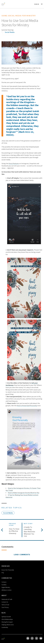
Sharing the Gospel (7, 622)
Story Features (14, 163)
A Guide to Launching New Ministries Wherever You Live (29, 531)
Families (4, 585)
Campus (4, 582)
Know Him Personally (8, 570)
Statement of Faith (7, 599)
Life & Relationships (7, 619)
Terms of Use (5, 605)
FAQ (3, 573)
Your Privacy (5, 607)
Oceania (17, 9)
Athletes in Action (6, 590)
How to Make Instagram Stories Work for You (23, 493)
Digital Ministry (6, 587)
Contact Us (5, 602)
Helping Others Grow (8, 625)
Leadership (5, 627)
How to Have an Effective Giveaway (14, 531)
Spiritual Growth (6, 617)
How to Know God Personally (27, 406)
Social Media (9, 32)
